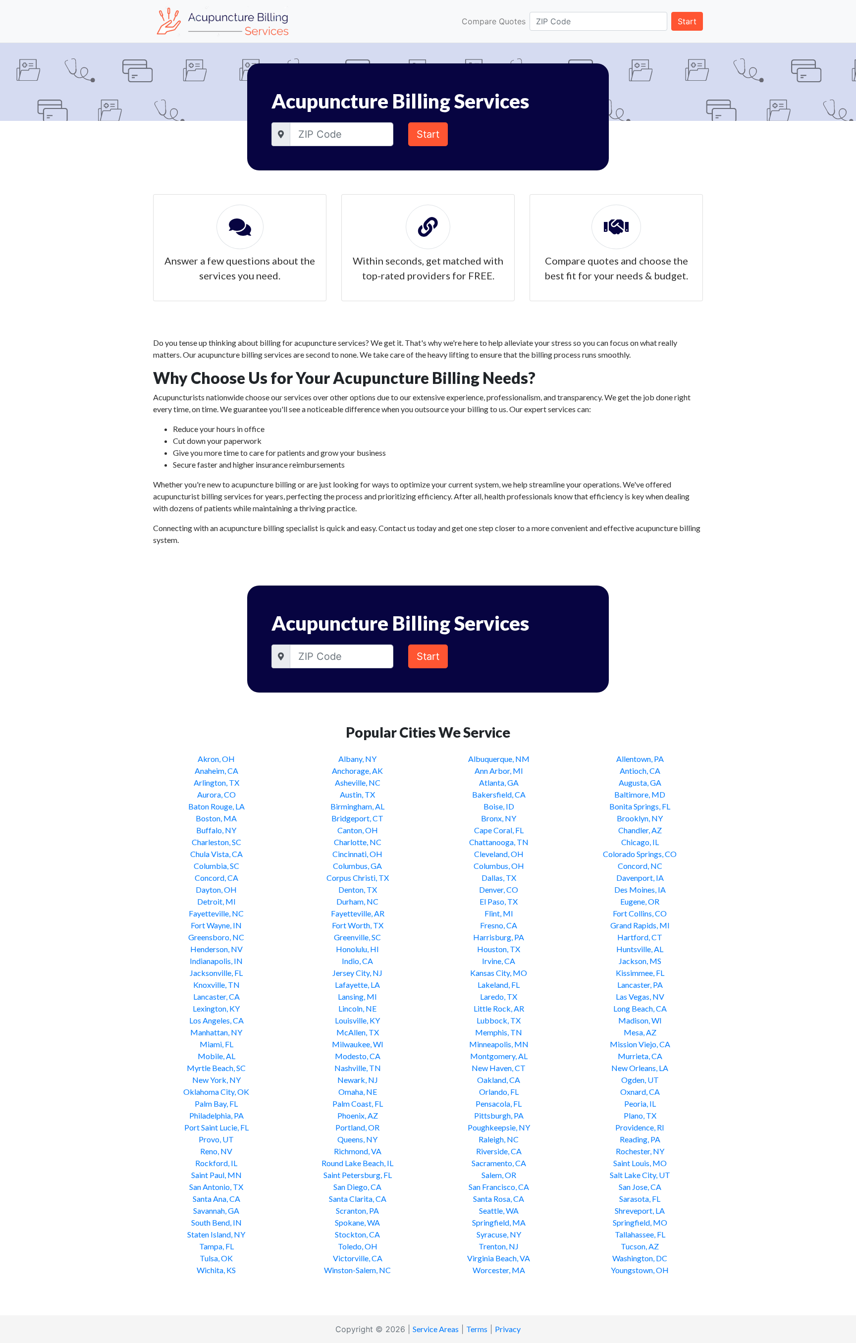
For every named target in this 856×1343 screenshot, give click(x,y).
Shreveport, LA (640, 1210)
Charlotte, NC (357, 842)
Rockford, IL (216, 1163)
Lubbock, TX (499, 1020)
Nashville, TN (357, 1068)
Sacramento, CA (499, 1163)
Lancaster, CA (216, 996)
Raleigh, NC (499, 1139)
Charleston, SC (216, 842)
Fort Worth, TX (357, 925)
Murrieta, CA (640, 1056)
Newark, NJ (357, 1079)
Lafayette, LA (357, 984)
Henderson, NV (216, 949)
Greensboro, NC (216, 937)
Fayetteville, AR (357, 913)
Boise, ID (498, 806)
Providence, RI (639, 1127)
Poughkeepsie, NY (499, 1127)
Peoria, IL (640, 1103)
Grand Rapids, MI (640, 925)
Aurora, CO (216, 794)
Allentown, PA (640, 758)
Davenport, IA (640, 877)
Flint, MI (498, 913)
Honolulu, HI (357, 949)
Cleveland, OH (499, 854)
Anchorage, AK (357, 770)
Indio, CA (357, 961)
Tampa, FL (216, 1246)
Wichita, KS (216, 1270)
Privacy (508, 1329)
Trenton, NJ (499, 1246)
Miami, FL (216, 1044)
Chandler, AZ (640, 830)
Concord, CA (216, 877)
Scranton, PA (357, 1210)
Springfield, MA (499, 1222)
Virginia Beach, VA (498, 1258)
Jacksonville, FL (216, 972)
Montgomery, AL (499, 1056)
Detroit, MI (216, 901)
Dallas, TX (499, 877)
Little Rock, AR (499, 1008)
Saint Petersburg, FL (357, 1175)
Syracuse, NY (499, 1234)
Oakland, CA (498, 1079)
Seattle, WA (499, 1210)
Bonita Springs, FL (639, 806)
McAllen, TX (357, 1032)
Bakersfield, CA (499, 794)
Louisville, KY (357, 1020)
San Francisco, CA (499, 1186)
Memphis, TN (498, 1032)
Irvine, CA (498, 961)
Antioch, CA (640, 770)
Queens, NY (357, 1139)
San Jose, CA (640, 1186)
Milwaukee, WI (357, 1044)
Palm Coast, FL (357, 1103)
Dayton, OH (216, 889)
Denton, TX (357, 889)
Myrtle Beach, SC (216, 1068)
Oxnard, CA (640, 1091)
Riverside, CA (499, 1151)
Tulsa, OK (216, 1258)
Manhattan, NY (216, 1032)
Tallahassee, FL (640, 1234)
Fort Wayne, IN (216, 925)
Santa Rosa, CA (498, 1198)
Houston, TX (498, 949)
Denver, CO (498, 889)
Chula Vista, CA (216, 854)
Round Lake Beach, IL (357, 1163)
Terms (476, 1329)
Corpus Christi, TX (357, 877)
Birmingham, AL (357, 806)
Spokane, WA (357, 1222)
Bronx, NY (498, 818)
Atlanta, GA (499, 782)
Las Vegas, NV (640, 996)
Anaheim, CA (216, 770)
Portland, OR (357, 1127)
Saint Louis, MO (640, 1163)
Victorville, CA (357, 1258)
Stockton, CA (357, 1234)
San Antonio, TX (216, 1186)
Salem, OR (499, 1175)
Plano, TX (640, 1115)
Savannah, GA (216, 1210)
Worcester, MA (499, 1270)
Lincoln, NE (357, 1008)
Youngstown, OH (640, 1270)
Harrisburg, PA (498, 937)
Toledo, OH (357, 1246)
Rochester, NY (640, 1151)
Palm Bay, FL (216, 1103)
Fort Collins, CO (640, 913)
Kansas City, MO (498, 972)
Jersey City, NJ (357, 972)
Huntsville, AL (639, 949)
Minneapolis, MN (499, 1044)
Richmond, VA (357, 1151)
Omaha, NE (357, 1091)
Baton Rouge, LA (216, 806)
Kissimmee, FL (640, 972)
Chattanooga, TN (499, 842)
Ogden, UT (640, 1079)
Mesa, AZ (640, 1032)
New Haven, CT (499, 1068)
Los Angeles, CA (216, 1020)
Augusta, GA (640, 782)
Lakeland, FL (499, 984)
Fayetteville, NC (216, 913)
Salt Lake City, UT (640, 1175)
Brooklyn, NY (640, 818)
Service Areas (436, 1329)
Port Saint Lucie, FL (216, 1127)
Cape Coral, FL (499, 830)
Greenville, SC (357, 937)
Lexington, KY (216, 1008)
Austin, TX (357, 794)
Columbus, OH (499, 865)
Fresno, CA (498, 925)
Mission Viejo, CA (640, 1044)
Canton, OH (357, 830)
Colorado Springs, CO (640, 854)
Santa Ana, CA (216, 1198)
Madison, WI (640, 1020)
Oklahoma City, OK (216, 1091)
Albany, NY (357, 758)
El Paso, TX (499, 901)
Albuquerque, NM (499, 758)
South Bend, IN (216, 1222)
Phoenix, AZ (357, 1115)
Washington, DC (639, 1258)
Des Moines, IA (640, 889)
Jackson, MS (640, 961)
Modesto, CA (357, 1056)
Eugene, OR (639, 901)
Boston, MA (216, 818)
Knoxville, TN (216, 984)
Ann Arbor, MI (499, 770)
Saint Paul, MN (216, 1175)
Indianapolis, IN (216, 961)
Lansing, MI (357, 996)
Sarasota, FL (639, 1198)
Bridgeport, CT (357, 818)
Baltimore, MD (639, 794)
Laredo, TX (498, 996)
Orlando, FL (499, 1091)
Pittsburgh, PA (499, 1115)
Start (687, 21)
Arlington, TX (216, 782)
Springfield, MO (640, 1222)
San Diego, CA (357, 1186)
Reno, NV (216, 1151)
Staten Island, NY (216, 1234)
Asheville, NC (357, 782)
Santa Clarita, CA (357, 1198)
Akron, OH (216, 758)
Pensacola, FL (499, 1103)
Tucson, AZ (640, 1246)
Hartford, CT (639, 937)
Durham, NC (357, 901)
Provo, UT (216, 1139)
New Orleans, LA (639, 1068)
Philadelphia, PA (216, 1115)
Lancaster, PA (640, 984)
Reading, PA (640, 1139)
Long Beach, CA (640, 1008)
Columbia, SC (216, 865)
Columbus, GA (357, 865)
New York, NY (216, 1079)
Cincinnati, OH (357, 854)
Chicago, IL (640, 842)
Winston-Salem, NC (357, 1270)
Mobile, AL (216, 1056)
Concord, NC (640, 865)
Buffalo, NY (216, 830)
